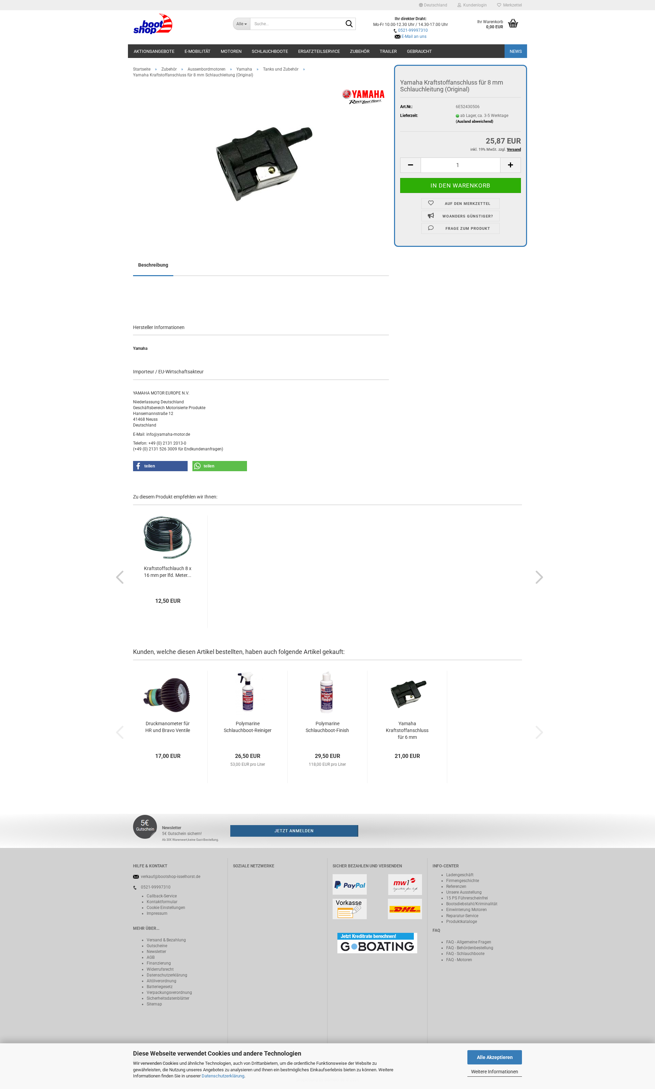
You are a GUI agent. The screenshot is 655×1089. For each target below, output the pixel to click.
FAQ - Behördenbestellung (469, 947)
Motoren (231, 51)
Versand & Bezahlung (166, 940)
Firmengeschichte (462, 880)
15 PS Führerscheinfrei (467, 898)
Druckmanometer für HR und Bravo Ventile (167, 727)
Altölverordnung (161, 981)
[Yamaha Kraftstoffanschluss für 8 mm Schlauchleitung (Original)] (261, 159)
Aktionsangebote (154, 51)
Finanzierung (159, 963)
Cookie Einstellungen (166, 907)
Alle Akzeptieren (495, 1057)
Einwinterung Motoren (466, 909)
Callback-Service (162, 896)
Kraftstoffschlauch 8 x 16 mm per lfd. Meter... (167, 572)
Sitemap (154, 1004)
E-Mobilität (197, 51)
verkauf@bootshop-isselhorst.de (170, 876)
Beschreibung (153, 265)
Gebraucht (419, 51)
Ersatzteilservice (319, 51)
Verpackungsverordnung (169, 992)
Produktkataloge (461, 921)
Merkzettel (511, 5)
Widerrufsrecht (160, 969)
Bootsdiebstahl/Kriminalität (471, 903)
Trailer (388, 51)
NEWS (516, 51)
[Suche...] (349, 24)
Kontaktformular (162, 901)
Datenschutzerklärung (223, 1075)
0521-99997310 (413, 30)
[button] (433, 5)
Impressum (157, 913)
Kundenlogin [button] (474, 5)
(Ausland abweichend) (474, 121)
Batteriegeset (159, 986)
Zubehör (359, 51)
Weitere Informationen (494, 1071)
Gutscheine (157, 945)
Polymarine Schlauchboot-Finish (327, 727)
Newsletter (156, 951)
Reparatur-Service (462, 915)
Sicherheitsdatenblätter (168, 998)
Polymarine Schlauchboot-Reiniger (248, 727)
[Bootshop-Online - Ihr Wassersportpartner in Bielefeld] (178, 24)
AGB (151, 957)
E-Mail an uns (414, 36)
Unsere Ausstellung (464, 892)
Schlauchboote (270, 51)
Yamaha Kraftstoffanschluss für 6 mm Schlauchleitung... (407, 731)
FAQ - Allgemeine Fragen (468, 942)
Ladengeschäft (460, 874)
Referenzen (456, 886)
